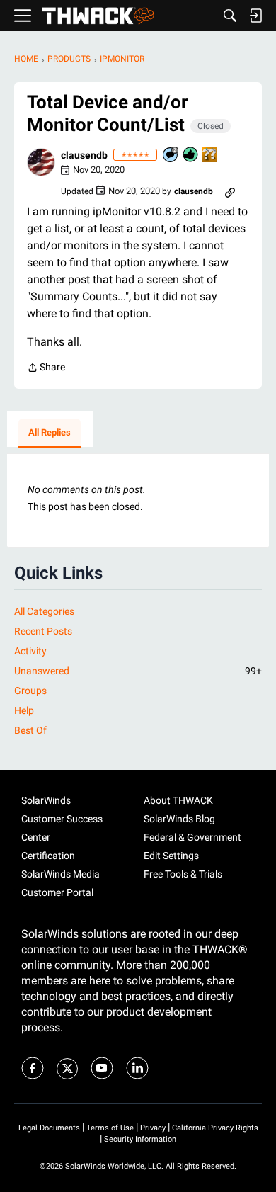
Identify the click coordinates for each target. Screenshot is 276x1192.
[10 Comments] (171, 155)
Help (24, 710)
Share (46, 368)
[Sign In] (255, 15)
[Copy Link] (230, 191)
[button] (41, 162)
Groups (30, 690)
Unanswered (138, 670)
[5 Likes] (191, 155)
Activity (30, 651)
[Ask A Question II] (210, 155)
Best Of (30, 730)
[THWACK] (98, 16)
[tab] (49, 433)
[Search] (230, 15)
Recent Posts (43, 631)
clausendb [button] (84, 155)
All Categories (44, 611)
